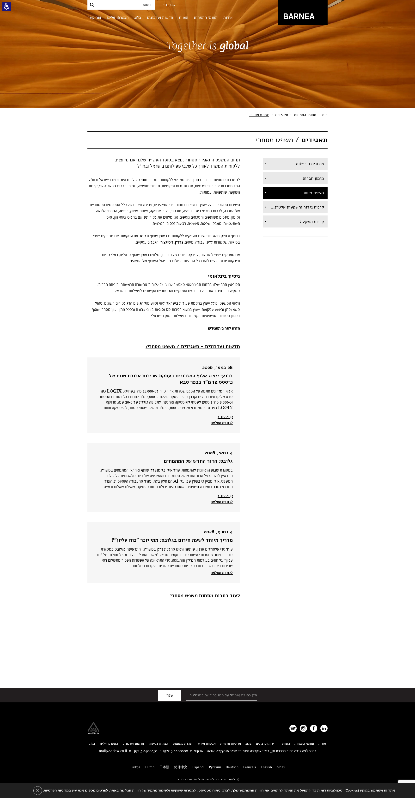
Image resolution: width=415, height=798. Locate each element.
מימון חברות (313, 178)
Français (249, 767)
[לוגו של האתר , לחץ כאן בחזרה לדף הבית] (303, 12)
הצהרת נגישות (158, 743)
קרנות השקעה (312, 221)
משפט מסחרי (312, 193)
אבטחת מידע (207, 743)
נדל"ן (179, 242)
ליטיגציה (166, 242)
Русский (215, 767)
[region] (207, 115)
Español (198, 767)
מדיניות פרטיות (230, 743)
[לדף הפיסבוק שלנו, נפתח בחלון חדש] (313, 728)
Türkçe (135, 767)
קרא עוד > (225, 416)
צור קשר (94, 17)
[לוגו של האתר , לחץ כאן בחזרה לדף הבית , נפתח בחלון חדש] (293, 728)
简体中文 (181, 767)
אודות (228, 17)
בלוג (137, 17)
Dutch (149, 767)
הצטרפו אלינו (117, 17)
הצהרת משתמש (183, 743)
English (266, 767)
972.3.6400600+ (175, 751)
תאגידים (281, 114)
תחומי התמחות (206, 17)
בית (325, 114)
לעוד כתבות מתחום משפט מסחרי (205, 595)
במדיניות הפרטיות (57, 790)
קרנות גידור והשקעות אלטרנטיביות (293, 207)
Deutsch (232, 767)
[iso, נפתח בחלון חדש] (93, 733)
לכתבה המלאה (222, 423)
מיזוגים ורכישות (310, 164)
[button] (6, 6)
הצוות (183, 17)
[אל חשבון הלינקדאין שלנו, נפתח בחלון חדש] (324, 728)
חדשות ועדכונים (160, 17)
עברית (171, 5)
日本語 (164, 767)
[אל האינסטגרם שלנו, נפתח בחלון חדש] (303, 728)
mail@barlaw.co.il (113, 751)
